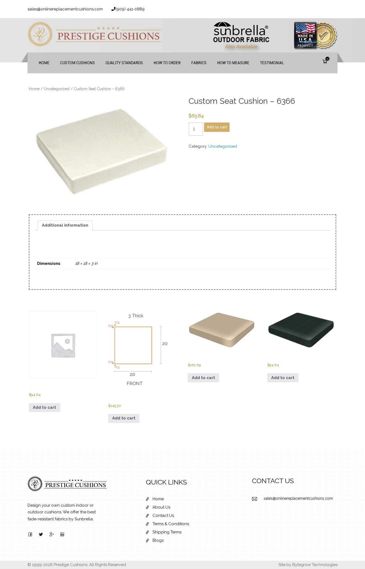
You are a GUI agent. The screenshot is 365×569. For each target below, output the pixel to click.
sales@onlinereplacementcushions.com (65, 9)
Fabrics (199, 63)
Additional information (65, 225)
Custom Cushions (77, 63)
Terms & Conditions (171, 523)
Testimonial (272, 63)
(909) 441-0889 (130, 9)
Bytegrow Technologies (314, 564)
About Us (161, 507)
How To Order (167, 63)
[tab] (65, 225)
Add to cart (217, 127)
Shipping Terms (167, 532)
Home (44, 63)
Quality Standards (124, 63)
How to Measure (233, 63)
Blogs (158, 540)
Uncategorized (56, 89)
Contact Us (163, 515)
